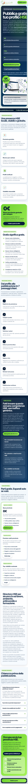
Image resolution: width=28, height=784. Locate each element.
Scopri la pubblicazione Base (11, 69)
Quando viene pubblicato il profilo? (12, 708)
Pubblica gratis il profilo (14, 223)
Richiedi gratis (8, 528)
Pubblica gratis (22, 2)
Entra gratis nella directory (11, 433)
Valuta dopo (7, 556)
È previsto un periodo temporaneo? (12, 703)
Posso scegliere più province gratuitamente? (10, 714)
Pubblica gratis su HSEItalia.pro (12, 753)
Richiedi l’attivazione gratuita (11, 64)
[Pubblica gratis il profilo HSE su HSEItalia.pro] (7, 2)
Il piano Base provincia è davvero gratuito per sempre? (11, 688)
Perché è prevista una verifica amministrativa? (10, 721)
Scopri (6, 582)
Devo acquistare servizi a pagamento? (12, 727)
